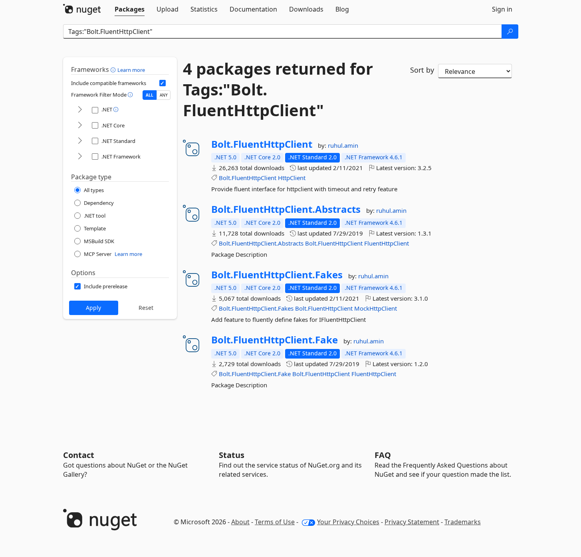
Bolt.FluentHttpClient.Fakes (277, 274)
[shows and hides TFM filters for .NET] (80, 110)
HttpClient (291, 178)
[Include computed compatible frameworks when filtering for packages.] (162, 83)
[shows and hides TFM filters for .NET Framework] (80, 157)
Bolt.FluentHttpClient (261, 144)
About (240, 521)
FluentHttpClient (386, 243)
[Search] (510, 31)
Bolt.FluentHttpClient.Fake (274, 339)
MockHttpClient (375, 308)
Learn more (131, 69)
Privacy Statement (412, 521)
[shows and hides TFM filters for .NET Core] (80, 125)
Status (231, 455)
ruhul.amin (343, 145)
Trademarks (462, 521)
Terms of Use (275, 521)
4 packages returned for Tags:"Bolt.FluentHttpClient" (278, 89)
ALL (149, 95)
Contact (78, 455)
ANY (164, 95)
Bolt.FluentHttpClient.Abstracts (286, 209)
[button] (114, 69)
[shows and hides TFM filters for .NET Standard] (80, 141)
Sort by (422, 70)
